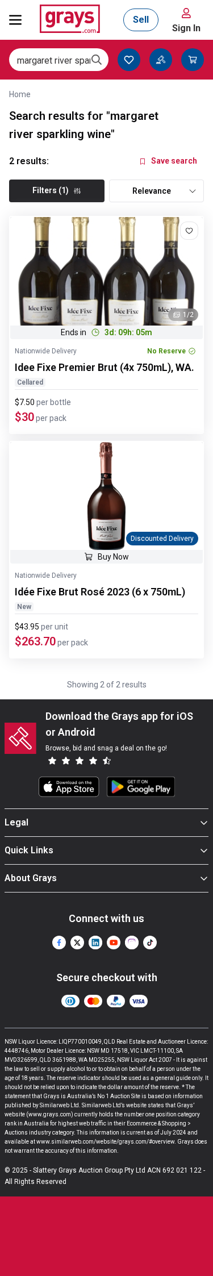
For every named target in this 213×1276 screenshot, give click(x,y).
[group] (106, 271)
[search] (96, 59)
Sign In (186, 28)
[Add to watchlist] (189, 231)
